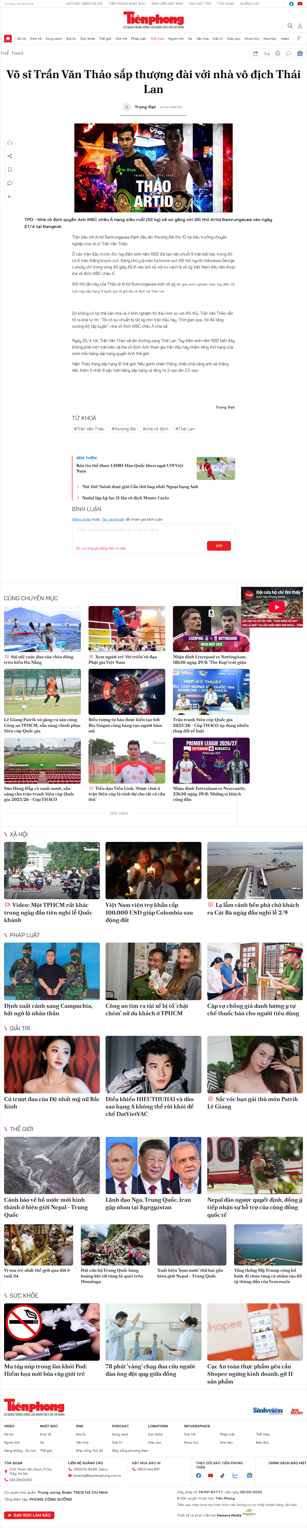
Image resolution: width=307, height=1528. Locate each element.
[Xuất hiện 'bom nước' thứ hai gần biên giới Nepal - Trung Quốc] (191, 1245)
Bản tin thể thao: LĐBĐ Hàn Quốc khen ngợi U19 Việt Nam (129, 468)
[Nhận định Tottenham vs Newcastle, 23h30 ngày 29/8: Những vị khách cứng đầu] (211, 761)
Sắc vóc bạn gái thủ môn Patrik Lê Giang (252, 1102)
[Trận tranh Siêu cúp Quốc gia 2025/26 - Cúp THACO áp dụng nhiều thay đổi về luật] (211, 692)
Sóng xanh (54, 38)
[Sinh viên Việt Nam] (268, 1411)
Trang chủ (8, 38)
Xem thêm (299, 38)
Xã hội (21, 38)
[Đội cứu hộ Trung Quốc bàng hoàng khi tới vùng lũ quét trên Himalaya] (115, 1245)
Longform (158, 1426)
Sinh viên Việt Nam (167, 3)
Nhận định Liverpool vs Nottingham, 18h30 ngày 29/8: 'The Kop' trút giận (209, 659)
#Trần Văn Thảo (89, 429)
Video (285, 38)
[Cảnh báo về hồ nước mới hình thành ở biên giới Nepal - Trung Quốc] (52, 1165)
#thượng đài (124, 429)
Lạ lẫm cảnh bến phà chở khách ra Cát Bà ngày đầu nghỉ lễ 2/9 (253, 908)
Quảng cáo (250, 3)
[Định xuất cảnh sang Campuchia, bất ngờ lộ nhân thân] (52, 971)
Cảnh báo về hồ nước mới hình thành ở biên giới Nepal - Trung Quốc (46, 1207)
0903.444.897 (148, 1469)
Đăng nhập (81, 519)
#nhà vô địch (155, 429)
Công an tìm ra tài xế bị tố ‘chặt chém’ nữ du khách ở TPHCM (147, 1009)
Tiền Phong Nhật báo (127, 3)
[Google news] (252, 1475)
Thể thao (157, 38)
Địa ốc (71, 38)
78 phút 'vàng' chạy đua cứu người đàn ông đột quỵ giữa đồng (150, 1370)
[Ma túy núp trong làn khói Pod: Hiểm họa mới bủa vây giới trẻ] (52, 1332)
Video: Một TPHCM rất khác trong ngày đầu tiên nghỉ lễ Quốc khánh (48, 912)
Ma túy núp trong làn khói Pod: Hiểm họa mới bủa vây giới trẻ (45, 1370)
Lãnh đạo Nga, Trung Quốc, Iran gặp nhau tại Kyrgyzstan (148, 1203)
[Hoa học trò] (297, 1411)
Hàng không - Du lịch (20, 1450)
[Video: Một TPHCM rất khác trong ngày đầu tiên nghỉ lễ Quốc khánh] (52, 870)
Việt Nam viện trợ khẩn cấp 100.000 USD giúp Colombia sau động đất (149, 912)
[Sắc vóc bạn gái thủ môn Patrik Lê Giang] (255, 1064)
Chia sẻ (10, 156)
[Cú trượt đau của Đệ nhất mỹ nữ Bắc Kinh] (52, 1064)
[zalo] (238, 1475)
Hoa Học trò (200, 3)
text (267, 53)
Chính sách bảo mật (288, 1463)
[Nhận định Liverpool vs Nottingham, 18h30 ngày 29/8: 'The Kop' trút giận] (211, 629)
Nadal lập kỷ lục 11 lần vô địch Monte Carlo (125, 498)
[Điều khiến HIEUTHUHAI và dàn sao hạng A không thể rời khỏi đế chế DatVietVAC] (153, 1064)
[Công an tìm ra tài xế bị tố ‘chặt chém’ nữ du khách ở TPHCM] (153, 971)
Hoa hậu (270, 38)
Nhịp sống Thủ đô (89, 1450)
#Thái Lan (185, 429)
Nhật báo (49, 1426)
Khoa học (252, 38)
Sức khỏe (87, 38)
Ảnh (79, 1426)
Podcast (120, 1426)
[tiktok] (225, 1476)
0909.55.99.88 (85, 1469)
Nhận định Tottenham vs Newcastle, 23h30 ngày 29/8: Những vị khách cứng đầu (209, 794)
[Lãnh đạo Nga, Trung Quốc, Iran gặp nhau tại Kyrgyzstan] (153, 1165)
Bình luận (10, 183)
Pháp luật (138, 38)
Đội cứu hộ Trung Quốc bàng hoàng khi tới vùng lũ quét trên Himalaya (112, 1275)
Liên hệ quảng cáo (85, 1463)
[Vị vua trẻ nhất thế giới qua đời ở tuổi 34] (38, 1245)
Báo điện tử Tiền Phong (154, 20)
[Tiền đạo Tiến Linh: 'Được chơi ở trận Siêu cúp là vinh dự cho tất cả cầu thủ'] (127, 761)
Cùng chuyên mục (31, 598)
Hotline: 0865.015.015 (84, 3)
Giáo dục (234, 38)
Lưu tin (10, 170)
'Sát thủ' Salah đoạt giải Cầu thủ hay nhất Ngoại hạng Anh (140, 486)
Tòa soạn (225, 3)
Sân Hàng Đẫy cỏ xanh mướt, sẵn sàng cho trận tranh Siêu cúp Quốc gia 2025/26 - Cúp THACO (39, 794)
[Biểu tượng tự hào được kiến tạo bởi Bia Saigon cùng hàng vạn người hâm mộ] (127, 692)
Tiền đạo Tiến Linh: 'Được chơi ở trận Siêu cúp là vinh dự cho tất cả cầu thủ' (127, 794)
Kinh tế (35, 38)
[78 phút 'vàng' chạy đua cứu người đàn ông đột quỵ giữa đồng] (153, 1332)
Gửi (219, 546)
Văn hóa (202, 38)
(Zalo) (103, 1469)
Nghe (10, 143)
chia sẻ (255, 53)
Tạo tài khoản (113, 519)
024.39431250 (20, 1480)
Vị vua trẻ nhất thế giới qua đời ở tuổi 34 (37, 1272)
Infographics (197, 1426)
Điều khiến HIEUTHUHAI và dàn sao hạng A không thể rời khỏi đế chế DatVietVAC (150, 1106)
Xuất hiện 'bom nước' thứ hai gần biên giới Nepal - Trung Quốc (190, 1272)
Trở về (10, 196)
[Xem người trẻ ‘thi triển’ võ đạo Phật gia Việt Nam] (127, 629)
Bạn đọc (262, 1442)
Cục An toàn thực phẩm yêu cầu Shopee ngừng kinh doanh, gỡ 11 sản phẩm (250, 1374)
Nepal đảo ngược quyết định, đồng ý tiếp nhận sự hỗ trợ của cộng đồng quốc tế (254, 1207)
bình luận (289, 53)
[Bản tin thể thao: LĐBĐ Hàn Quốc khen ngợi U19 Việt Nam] (216, 468)
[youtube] (300, 4)
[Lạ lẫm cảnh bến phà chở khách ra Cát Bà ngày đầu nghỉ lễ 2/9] (255, 870)
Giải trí (218, 38)
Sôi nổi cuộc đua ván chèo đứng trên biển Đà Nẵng (38, 659)
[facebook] (291, 4)
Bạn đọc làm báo (32, 1515)
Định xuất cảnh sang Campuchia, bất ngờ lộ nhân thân (48, 1009)
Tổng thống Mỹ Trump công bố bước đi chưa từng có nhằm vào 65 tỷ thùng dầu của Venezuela (268, 1275)
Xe (190, 38)
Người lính (176, 38)
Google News (300, 53)
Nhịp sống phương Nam (130, 1450)
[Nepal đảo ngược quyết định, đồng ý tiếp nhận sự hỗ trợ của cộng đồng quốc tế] (255, 1165)
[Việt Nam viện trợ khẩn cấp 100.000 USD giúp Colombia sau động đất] (153, 870)
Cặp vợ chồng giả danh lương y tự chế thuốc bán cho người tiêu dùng (253, 1009)
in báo (278, 53)
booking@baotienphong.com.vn (97, 1475)
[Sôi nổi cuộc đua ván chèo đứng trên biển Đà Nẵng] (42, 629)
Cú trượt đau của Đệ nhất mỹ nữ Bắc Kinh (52, 1102)
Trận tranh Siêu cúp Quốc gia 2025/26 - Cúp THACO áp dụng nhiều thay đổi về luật (211, 725)
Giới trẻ (121, 38)
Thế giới (105, 38)
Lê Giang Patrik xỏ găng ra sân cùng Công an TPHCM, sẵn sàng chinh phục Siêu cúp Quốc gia (42, 725)
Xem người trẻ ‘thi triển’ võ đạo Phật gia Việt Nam (123, 659)
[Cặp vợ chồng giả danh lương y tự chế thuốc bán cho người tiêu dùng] (255, 971)
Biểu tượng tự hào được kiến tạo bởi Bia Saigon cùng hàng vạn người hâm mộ (125, 725)
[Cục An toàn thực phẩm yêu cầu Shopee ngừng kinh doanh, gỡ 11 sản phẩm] (255, 1332)
